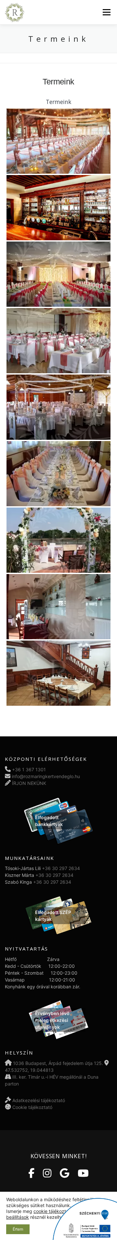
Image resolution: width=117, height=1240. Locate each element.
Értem (18, 1229)
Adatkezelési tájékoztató (38, 1100)
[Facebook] (31, 1173)
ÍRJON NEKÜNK (29, 783)
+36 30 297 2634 (61, 868)
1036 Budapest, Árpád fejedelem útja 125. (58, 1063)
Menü (106, 12)
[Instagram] (47, 1173)
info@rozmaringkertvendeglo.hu (46, 776)
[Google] (64, 1173)
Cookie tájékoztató (32, 1107)
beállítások (17, 1217)
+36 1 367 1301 (29, 769)
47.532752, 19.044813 (29, 1070)
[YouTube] (83, 1173)
